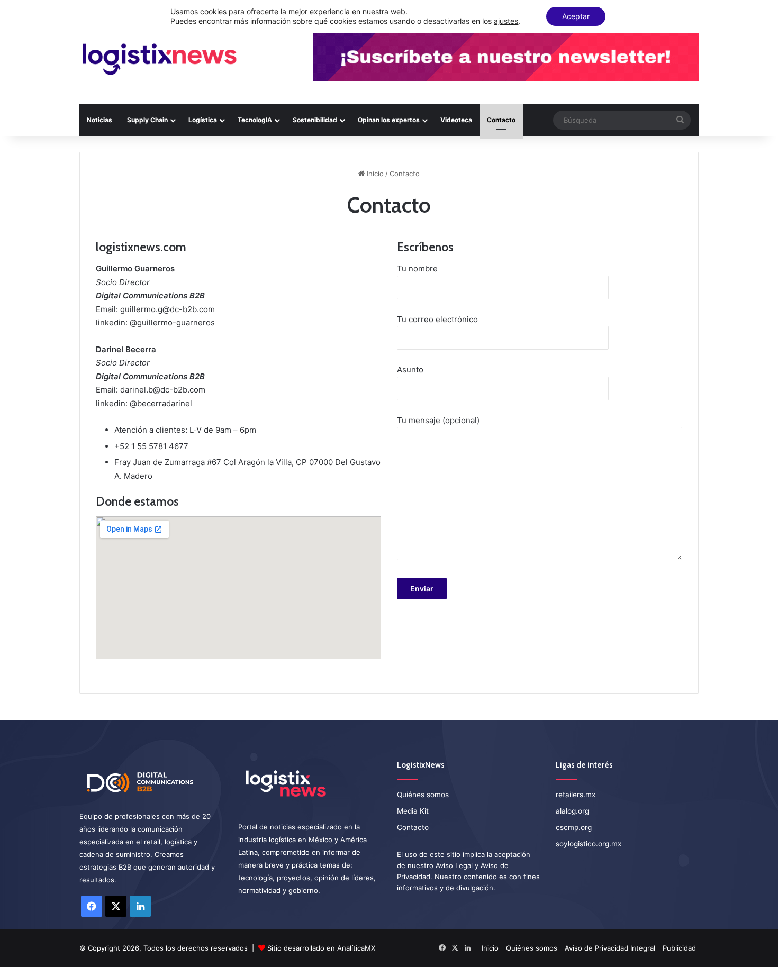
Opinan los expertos (389, 120)
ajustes (506, 20)
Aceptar (576, 16)
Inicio (374, 173)
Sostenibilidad (315, 120)
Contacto (501, 120)
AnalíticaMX (356, 948)
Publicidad (679, 948)
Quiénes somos (423, 794)
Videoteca (456, 120)
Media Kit (413, 811)
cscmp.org (574, 827)
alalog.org (572, 811)
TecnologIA (255, 120)
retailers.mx (575, 794)
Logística (202, 120)
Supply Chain (147, 120)
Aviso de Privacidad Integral (610, 948)
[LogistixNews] (159, 59)
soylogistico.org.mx (588, 844)
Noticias (99, 120)
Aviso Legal (454, 865)
